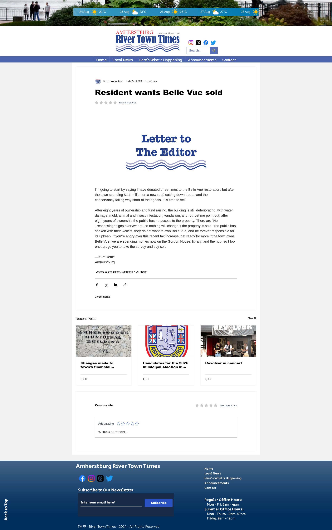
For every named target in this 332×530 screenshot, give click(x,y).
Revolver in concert (223, 363)
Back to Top (6, 510)
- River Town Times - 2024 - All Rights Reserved (123, 527)
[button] (160, 59)
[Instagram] (191, 42)
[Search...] (213, 50)
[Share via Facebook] (97, 285)
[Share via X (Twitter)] (106, 285)
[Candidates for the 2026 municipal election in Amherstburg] (166, 341)
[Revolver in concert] (228, 341)
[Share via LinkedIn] (115, 285)
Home (208, 469)
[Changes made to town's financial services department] (103, 341)
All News (141, 271)
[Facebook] (206, 42)
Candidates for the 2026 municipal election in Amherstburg (165, 365)
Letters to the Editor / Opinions (114, 271)
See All (252, 318)
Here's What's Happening (223, 478)
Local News (212, 473)
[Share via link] (125, 285)
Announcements (216, 483)
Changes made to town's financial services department (100, 365)
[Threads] (198, 42)
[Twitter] (213, 42)
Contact (210, 488)
